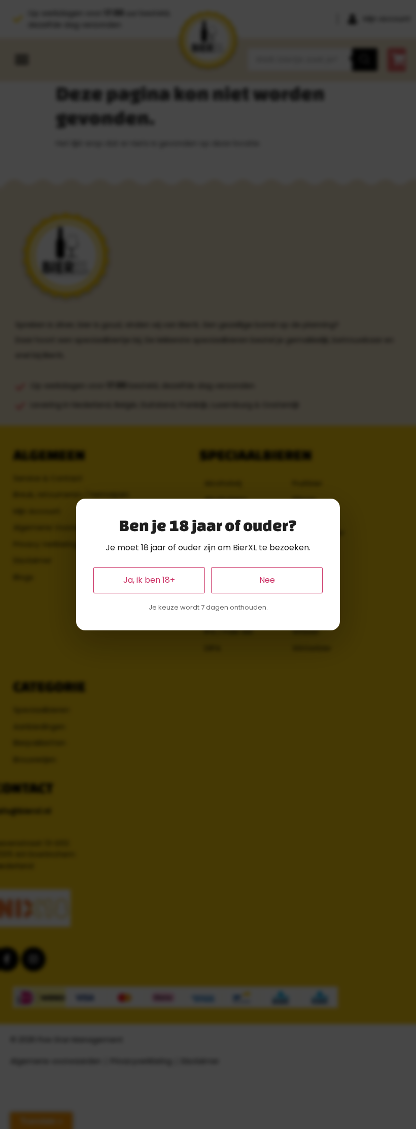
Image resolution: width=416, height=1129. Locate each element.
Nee (267, 580)
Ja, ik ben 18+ (149, 580)
